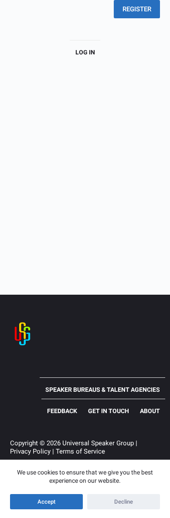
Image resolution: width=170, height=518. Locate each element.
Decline (123, 501)
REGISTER (136, 9)
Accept (46, 501)
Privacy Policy (30, 451)
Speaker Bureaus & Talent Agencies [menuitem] (102, 389)
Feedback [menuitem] (62, 410)
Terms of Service (80, 451)
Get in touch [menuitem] (108, 410)
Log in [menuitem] (85, 52)
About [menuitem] (150, 410)
